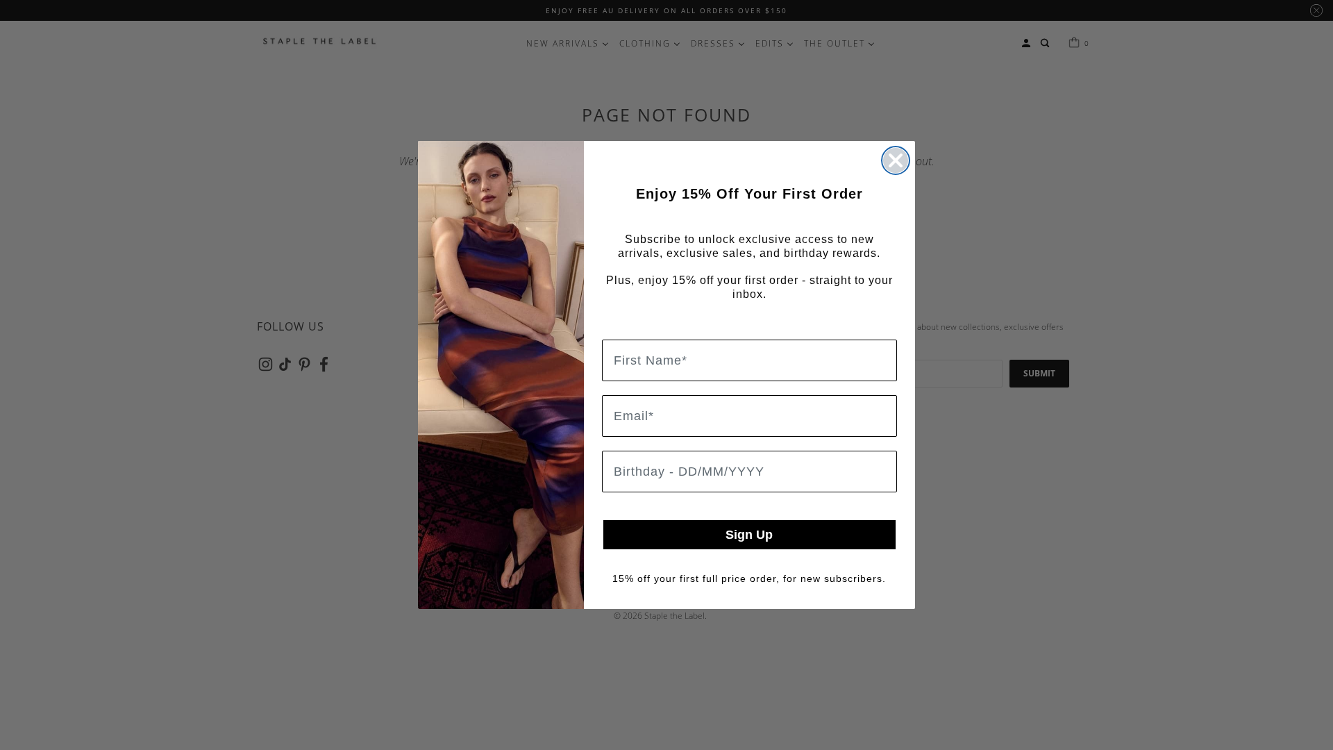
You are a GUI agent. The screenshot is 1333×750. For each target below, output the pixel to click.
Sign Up (749, 535)
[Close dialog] (895, 160)
